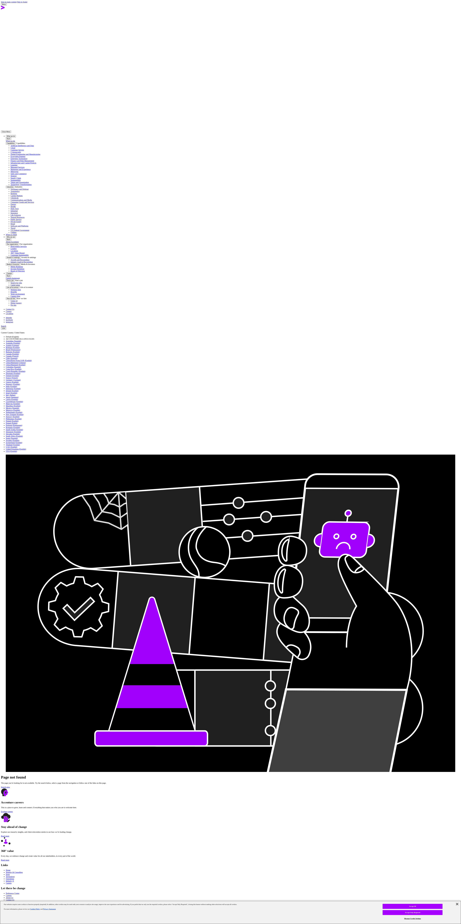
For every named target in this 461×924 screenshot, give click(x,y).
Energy (13, 204)
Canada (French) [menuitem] (12, 356)
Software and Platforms (19, 226)
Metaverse (14, 172)
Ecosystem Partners (18, 156)
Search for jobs (16, 283)
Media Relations (17, 267)
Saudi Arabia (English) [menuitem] (14, 430)
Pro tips (13, 305)
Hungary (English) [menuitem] (13, 384)
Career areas (15, 285)
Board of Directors (18, 271)
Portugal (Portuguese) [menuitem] (14, 425)
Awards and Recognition (20, 260)
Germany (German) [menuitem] (13, 380)
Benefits (14, 292)
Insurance (14, 213)
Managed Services (17, 167)
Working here (16, 290)
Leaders (14, 249)
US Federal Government (20, 230)
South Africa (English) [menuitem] (14, 436)
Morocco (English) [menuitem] (13, 410)
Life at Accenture (12, 287)
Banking (14, 194)
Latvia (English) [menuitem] (12, 399)
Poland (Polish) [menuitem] (11, 423)
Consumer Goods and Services (22, 202)
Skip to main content (9, 2)
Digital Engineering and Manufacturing (25, 154)
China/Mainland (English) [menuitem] (15, 365)
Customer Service (17, 150)
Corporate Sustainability (20, 255)
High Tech (15, 209)
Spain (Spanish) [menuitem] (12, 438)
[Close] (457, 904)
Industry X (10, 881)
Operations (10, 879)
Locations (14, 251)
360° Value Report (18, 253)
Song (8, 874)
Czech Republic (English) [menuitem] (15, 371)
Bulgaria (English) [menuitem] (13, 352)
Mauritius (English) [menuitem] (13, 406)
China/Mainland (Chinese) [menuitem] (16, 363)
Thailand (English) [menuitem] (13, 445)
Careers (9, 311)
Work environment (18, 294)
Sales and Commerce (19, 174)
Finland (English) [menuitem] (12, 376)
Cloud (13, 148)
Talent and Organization (20, 182)
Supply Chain (16, 178)
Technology (10, 877)
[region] (230, 912)
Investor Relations (17, 269)
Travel (13, 228)
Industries (10, 187)
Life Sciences (16, 215)
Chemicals (14, 198)
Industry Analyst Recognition (22, 262)
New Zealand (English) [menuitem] (15, 415)
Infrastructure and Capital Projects (23, 163)
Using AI (14, 301)
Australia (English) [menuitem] (13, 343)
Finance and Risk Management (22, 161)
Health (13, 206)
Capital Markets (17, 196)
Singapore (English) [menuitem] (13, 432)
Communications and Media (21, 200)
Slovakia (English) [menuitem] (13, 434)
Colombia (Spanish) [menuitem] (13, 367)
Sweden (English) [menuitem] (12, 440)
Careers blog (15, 296)
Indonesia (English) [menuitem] (13, 389)
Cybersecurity (16, 152)
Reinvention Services (19, 246)
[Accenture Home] (3, 9)
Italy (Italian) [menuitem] (10, 395)
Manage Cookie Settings (412, 918)
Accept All (412, 906)
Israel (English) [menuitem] (11, 393)
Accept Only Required (412, 912)
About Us (9, 898)
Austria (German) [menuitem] (12, 345)
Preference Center (12, 893)
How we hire (11, 298)
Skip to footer (22, 2)
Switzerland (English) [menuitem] (14, 443)
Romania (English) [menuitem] (13, 427)
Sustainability (16, 180)
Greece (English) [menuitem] (12, 382)
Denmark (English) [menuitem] (13, 373)
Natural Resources (17, 217)
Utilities (13, 232)
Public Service (16, 219)
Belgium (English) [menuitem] (13, 348)
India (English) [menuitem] (11, 386)
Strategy (14, 176)
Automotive (15, 191)
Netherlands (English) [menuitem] (14, 412)
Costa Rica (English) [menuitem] (13, 369)
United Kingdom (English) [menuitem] (16, 449)
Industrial (14, 211)
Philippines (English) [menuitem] (14, 419)
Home (8, 870)
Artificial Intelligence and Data (22, 146)
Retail (13, 224)
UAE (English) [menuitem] (11, 447)
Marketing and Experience (21, 169)
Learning (14, 165)
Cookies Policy (35, 909)
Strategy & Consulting (14, 872)
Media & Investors (13, 264)
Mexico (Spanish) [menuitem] (12, 408)
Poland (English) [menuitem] (12, 421)
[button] (230, 787)
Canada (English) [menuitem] (12, 354)
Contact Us (10, 309)
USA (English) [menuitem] (11, 451)
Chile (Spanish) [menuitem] (12, 358)
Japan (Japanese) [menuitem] (12, 397)
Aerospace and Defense (20, 189)
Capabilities (11, 143)
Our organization (12, 244)
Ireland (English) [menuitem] (12, 391)
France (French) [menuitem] (12, 378)
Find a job (10, 280)
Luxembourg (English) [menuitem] (14, 402)
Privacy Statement (49, 909)
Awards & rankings (13, 257)
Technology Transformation (21, 185)
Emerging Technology (19, 159)
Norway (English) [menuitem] (12, 417)
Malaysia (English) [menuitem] (13, 404)
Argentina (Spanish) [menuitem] (13, 341)
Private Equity (16, 222)
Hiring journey (16, 303)
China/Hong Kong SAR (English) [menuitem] (19, 360)
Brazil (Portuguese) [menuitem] (13, 350)
